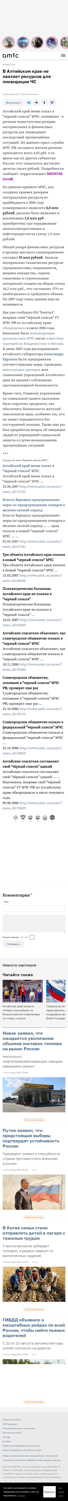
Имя (6, 901)
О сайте (7, 1441)
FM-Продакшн (10, 1424)
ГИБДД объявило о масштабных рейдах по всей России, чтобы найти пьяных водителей (34, 1327)
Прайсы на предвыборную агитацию (21, 1445)
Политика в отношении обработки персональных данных (32, 1460)
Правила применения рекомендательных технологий (30, 1455)
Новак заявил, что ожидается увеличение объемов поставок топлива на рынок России (32, 1040)
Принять (49, 1491)
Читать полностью (34, 1120)
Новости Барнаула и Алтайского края (22, 1450)
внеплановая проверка (21, 370)
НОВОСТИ (9, 64)
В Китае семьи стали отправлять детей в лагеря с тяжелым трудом (34, 1233)
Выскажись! (13, 102)
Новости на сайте (12, 1419)
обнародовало (14, 328)
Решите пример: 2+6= (16, 937)
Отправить (13, 943)
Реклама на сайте (12, 1432)
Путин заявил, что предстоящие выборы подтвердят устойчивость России (31, 1138)
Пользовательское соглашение (19, 1428)
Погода (6, 1437)
